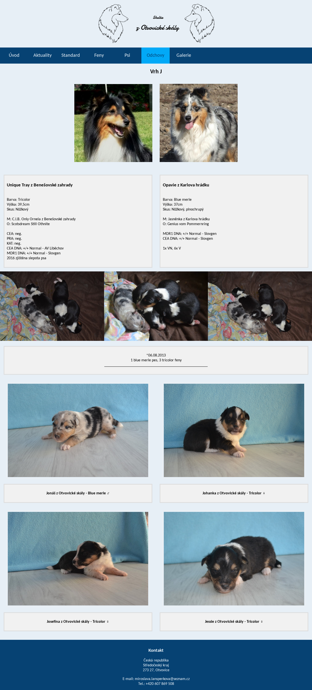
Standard (70, 55)
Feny (99, 55)
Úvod (14, 55)
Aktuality (42, 55)
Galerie (183, 55)
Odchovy (155, 55)
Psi (127, 55)
